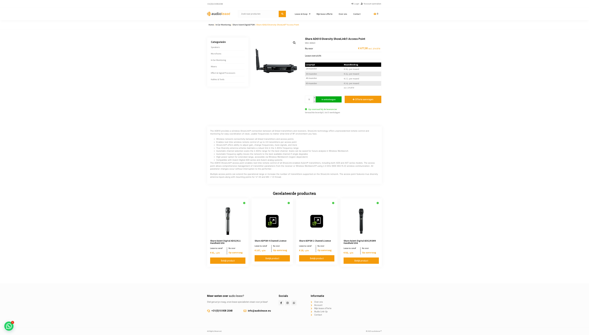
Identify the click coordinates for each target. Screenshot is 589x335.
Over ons (343, 14)
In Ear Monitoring (223, 24)
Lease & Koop (301, 14)
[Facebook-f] (281, 302)
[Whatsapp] (293, 302)
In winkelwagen (329, 99)
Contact (356, 14)
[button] (294, 42)
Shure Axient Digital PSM (244, 24)
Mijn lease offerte (325, 14)
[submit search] (282, 14)
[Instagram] (287, 302)
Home (211, 24)
